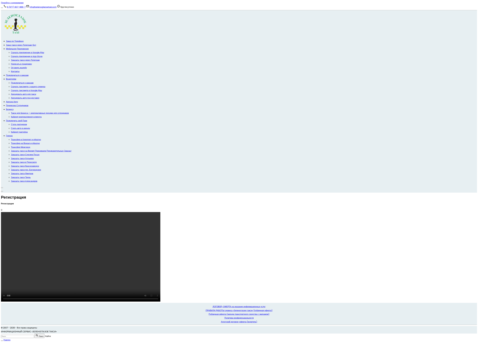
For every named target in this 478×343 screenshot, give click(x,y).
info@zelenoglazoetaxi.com (43, 7)
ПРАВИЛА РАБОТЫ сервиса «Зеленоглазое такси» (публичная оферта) (239, 310)
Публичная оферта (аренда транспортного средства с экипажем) (239, 314)
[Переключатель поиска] (2, 340)
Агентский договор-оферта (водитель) (239, 321)
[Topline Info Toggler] (2, 7)
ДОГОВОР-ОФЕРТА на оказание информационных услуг (239, 306)
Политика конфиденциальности (239, 318)
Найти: (48, 336)
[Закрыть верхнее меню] (2, 187)
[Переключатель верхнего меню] (2, 191)
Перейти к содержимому (12, 2)
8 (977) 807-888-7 (16, 7)
